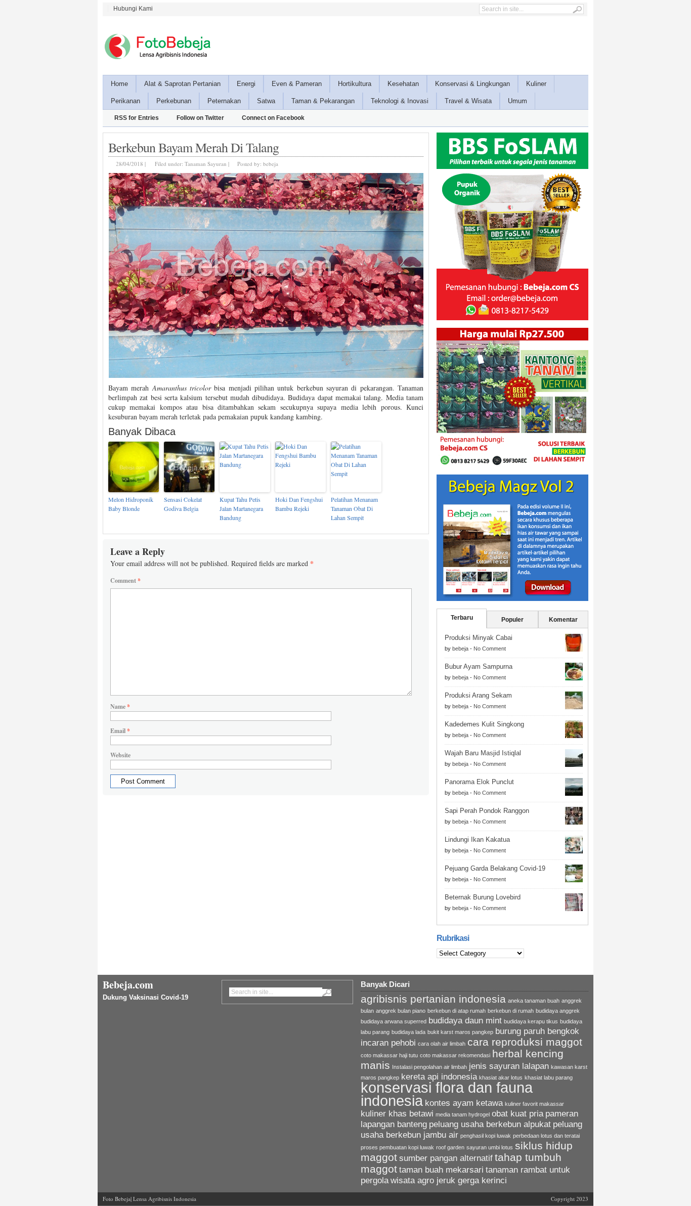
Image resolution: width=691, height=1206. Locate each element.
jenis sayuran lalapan (509, 1066)
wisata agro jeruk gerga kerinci (449, 1180)
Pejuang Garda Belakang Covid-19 (495, 868)
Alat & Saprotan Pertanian (182, 84)
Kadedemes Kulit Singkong (484, 724)
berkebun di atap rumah (456, 1011)
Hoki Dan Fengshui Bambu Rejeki (299, 503)
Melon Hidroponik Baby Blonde (130, 503)
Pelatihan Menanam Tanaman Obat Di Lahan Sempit (354, 508)
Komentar (563, 619)
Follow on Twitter (200, 117)
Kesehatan (403, 84)
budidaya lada (408, 1032)
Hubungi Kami (133, 8)
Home (119, 84)
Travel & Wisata (468, 101)
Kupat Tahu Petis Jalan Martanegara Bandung (241, 508)
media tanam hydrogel (463, 1114)
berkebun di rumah (511, 1011)
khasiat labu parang (549, 1077)
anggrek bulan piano (400, 1011)
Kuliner (536, 84)
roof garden (450, 1147)
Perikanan (125, 101)
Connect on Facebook (273, 117)
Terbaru (462, 617)
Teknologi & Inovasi (399, 101)
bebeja (270, 163)
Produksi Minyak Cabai (478, 637)
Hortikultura (354, 84)
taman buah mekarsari (441, 1170)
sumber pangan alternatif (446, 1158)
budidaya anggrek (558, 1011)
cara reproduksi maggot (524, 1042)
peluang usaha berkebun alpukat (490, 1124)
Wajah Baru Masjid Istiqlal (483, 753)
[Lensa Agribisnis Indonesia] (157, 46)
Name (120, 706)
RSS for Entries (136, 117)
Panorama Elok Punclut (479, 782)
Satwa (266, 101)
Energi (246, 84)
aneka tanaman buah (533, 1001)
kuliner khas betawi (397, 1113)
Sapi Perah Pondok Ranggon (487, 810)
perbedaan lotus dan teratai (546, 1136)
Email (120, 730)
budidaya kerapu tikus (531, 1021)
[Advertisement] (404, 44)
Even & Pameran (297, 84)
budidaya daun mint (465, 1020)
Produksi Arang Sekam (478, 695)
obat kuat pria (517, 1113)
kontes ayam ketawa (464, 1103)
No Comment (489, 648)
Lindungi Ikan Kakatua (477, 839)
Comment (125, 580)
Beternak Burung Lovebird (483, 897)
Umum (517, 101)
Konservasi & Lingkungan (472, 84)
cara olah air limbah (441, 1044)
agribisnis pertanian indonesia (433, 999)
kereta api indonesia (439, 1077)
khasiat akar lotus (501, 1077)
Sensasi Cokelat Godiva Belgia (183, 503)
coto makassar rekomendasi (455, 1055)
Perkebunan (173, 101)
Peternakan (224, 101)
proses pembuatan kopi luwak (397, 1147)
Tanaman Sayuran (206, 163)
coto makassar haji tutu (389, 1055)
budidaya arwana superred (393, 1021)
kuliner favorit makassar (534, 1104)
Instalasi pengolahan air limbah (429, 1067)
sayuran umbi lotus (489, 1147)
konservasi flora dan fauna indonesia (447, 1094)
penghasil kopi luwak (485, 1136)
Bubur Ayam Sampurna (478, 666)
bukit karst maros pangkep (460, 1032)
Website (120, 755)
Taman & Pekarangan (323, 101)
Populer (512, 619)
